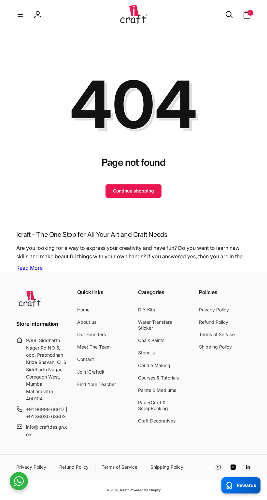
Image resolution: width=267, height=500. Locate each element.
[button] (20, 14)
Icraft (124, 490)
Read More (29, 267)
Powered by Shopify (145, 490)
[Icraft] (30, 306)
